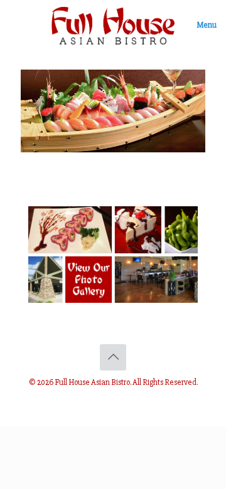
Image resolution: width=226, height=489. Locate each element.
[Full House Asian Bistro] (113, 25)
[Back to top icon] (113, 357)
